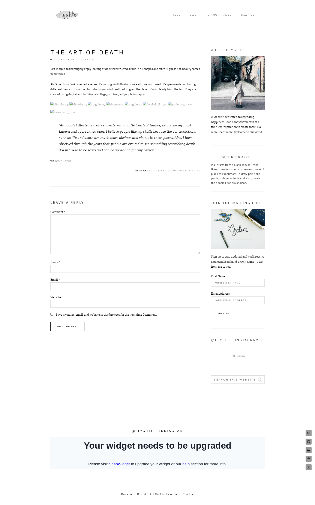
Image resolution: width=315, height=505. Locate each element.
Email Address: (220, 293)
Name (55, 262)
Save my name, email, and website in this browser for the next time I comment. (106, 314)
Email (55, 280)
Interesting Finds (186, 170)
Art (156, 170)
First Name (218, 276)
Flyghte (67, 15)
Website (55, 297)
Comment (57, 212)
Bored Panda (63, 161)
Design (166, 170)
